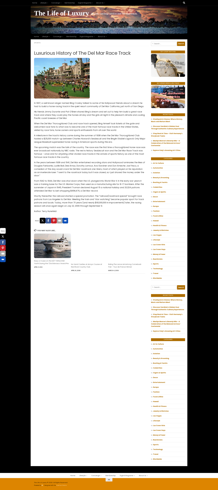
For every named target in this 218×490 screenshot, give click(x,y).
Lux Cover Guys (159, 249)
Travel (155, 273)
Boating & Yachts (160, 182)
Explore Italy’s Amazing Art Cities (166, 150)
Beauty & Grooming (161, 178)
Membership (70, 3)
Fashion (156, 211)
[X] (42, 220)
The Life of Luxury (61, 13)
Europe (156, 206)
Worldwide (157, 278)
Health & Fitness (160, 225)
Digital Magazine (84, 3)
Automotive (158, 168)
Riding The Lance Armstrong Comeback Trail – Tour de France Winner (124, 265)
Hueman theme (61, 485)
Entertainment (159, 201)
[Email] (59, 220)
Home (34, 3)
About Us (99, 3)
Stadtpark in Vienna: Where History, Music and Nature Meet (167, 120)
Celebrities (157, 187)
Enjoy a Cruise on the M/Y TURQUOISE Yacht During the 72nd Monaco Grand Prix (51, 262)
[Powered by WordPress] (42, 485)
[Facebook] (48, 220)
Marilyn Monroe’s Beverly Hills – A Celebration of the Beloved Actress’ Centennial (165, 143)
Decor (155, 197)
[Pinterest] (54, 220)
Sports (37, 43)
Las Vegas (157, 235)
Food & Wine (158, 216)
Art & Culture (158, 163)
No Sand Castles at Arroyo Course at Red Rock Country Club (86, 265)
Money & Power (159, 254)
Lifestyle (43, 3)
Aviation (156, 173)
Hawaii (156, 221)
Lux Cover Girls (159, 245)
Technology (158, 269)
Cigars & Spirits (159, 192)
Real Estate (157, 259)
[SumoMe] (65, 220)
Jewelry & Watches (161, 230)
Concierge (55, 3)
